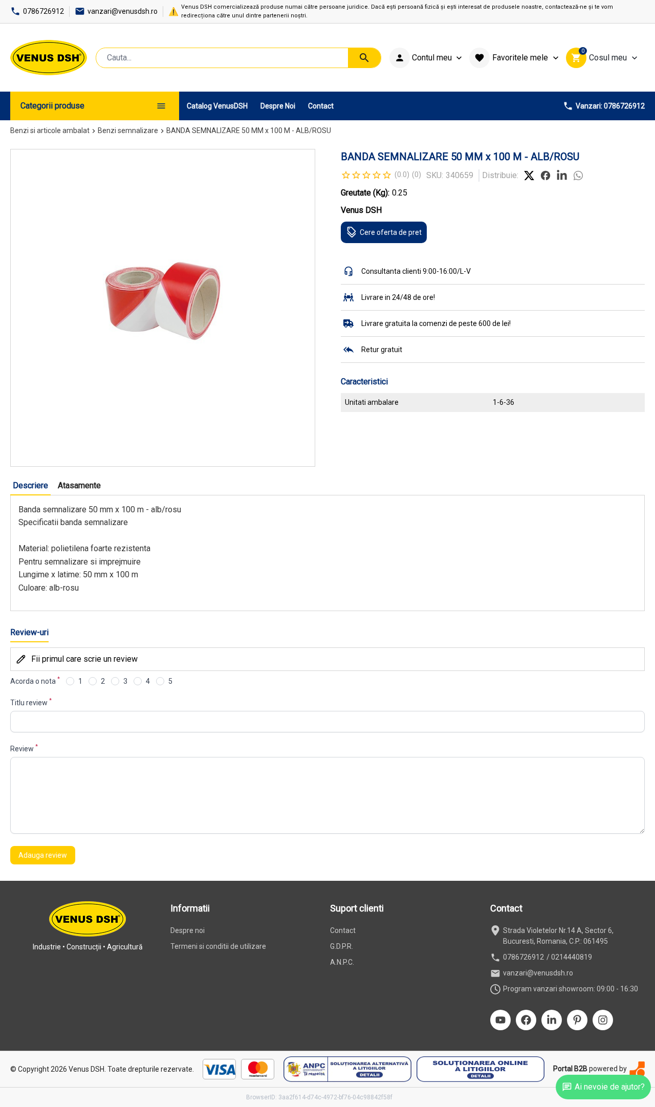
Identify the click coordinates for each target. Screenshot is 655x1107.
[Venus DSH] (48, 57)
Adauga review (42, 855)
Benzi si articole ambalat (50, 130)
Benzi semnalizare (128, 130)
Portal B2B (570, 1069)
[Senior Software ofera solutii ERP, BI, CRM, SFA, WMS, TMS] (637, 1068)
